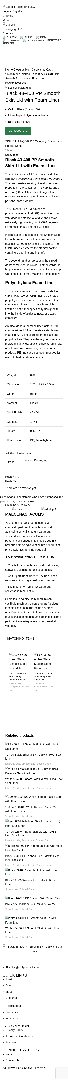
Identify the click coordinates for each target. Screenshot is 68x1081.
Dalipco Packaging (35, 460)
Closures (19, 69)
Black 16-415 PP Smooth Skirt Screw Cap (31, 904)
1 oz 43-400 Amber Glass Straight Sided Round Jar (43, 676)
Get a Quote (17, 131)
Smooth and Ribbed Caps (21, 74)
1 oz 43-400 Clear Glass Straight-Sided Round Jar (18, 676)
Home (9, 69)
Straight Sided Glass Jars (19, 688)
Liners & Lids (12, 763)
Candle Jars (15, 683)
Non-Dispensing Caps (39, 69)
